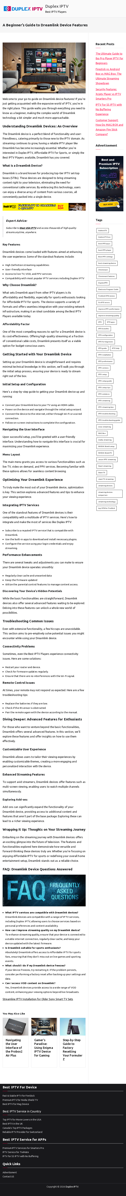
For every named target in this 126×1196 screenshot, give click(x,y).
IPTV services (103, 368)
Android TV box (104, 237)
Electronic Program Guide (108, 289)
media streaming (105, 440)
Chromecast (103, 270)
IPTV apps (111, 322)
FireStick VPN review (106, 296)
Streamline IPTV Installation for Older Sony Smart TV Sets (38, 999)
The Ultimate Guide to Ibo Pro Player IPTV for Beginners (109, 58)
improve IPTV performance (109, 309)
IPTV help (115, 348)
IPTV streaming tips (106, 407)
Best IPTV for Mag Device (16, 1104)
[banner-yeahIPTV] (44, 206)
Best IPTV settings (105, 257)
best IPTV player (104, 250)
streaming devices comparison (105, 493)
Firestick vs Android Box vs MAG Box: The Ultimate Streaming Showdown (109, 76)
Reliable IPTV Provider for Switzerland (22, 1132)
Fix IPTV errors (104, 302)
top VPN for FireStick (106, 508)
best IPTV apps (104, 243)
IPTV (100, 322)
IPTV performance (105, 361)
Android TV (102, 230)
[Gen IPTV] (109, 183)
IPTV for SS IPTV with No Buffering (20, 1156)
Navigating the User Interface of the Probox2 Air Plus (14, 1047)
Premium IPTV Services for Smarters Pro (23, 1148)
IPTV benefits (103, 329)
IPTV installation (104, 355)
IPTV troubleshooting (106, 414)
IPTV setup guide (105, 381)
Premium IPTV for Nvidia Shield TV (20, 1100)
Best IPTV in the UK (13, 1123)
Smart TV (101, 472)
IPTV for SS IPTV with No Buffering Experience (109, 109)
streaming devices (105, 486)
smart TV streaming (106, 479)
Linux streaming (104, 427)
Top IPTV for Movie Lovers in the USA (22, 1119)
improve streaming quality (108, 315)
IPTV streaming (104, 401)
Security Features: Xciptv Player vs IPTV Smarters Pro (108, 94)
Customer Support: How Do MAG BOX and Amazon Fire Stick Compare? (109, 127)
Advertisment (10, 1172)
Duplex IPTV (57, 6)
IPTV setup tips (104, 387)
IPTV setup (102, 374)
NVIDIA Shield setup (106, 446)
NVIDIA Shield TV (105, 453)
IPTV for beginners (105, 342)
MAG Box (102, 433)
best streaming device (107, 263)
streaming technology (107, 502)
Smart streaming (104, 466)
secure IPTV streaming (107, 459)
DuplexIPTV (103, 283)
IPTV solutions (104, 394)
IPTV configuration (105, 335)
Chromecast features (106, 276)
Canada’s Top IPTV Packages (17, 1128)
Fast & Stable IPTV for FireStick (19, 1095)
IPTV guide (102, 348)
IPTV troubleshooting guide (109, 420)
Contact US (8, 1176)
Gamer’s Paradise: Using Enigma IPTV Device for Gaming (43, 1047)
